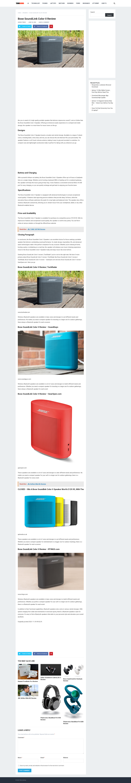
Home (19, 12)
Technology (35, 3)
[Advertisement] (51, 81)
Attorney (95, 3)
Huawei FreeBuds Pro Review (28, 681)
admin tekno (22, 22)
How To (104, 3)
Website (65, 757)
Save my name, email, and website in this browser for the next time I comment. (42, 765)
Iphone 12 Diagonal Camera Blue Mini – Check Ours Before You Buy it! (102, 103)
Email (43, 757)
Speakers (25, 12)
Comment (21, 737)
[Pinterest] (51, 26)
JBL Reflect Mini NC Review (27, 698)
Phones (44, 3)
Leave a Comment (44, 22)
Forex (78, 3)
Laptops (53, 3)
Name (20, 757)
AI (28, 3)
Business (70, 3)
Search (92, 12)
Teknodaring (23, 780)
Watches (62, 3)
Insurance (86, 3)
